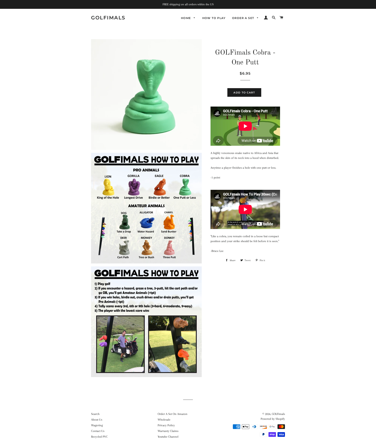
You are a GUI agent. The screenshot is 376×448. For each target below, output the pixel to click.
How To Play (213, 18)
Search (95, 414)
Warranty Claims (168, 431)
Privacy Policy (166, 425)
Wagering (97, 425)
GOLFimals (108, 18)
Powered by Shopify (273, 419)
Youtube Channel (168, 436)
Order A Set (243, 18)
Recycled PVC (99, 436)
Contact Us (97, 431)
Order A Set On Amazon (172, 414)
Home (186, 18)
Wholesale (164, 419)
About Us (96, 419)
